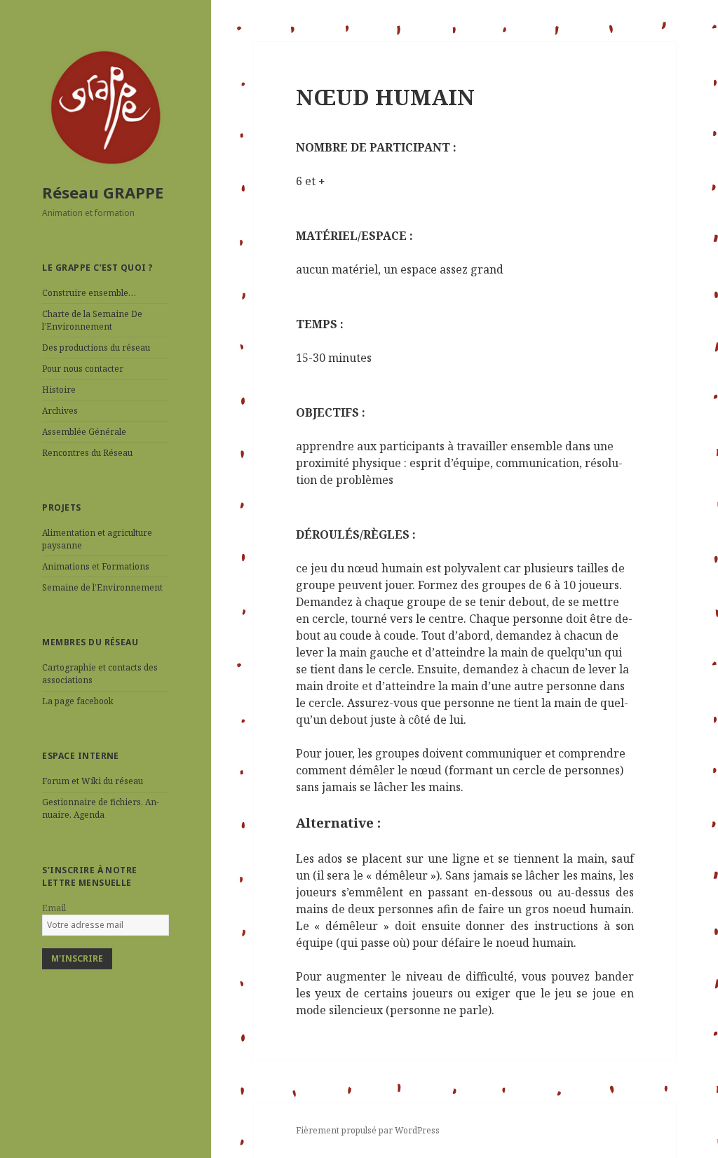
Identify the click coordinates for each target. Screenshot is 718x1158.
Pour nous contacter (82, 369)
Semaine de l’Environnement (102, 587)
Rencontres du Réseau (87, 453)
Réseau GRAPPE (102, 192)
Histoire (59, 390)
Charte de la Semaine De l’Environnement (92, 320)
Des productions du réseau (96, 348)
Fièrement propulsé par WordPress (368, 1130)
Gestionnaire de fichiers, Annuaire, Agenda (100, 808)
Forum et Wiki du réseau (92, 781)
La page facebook (78, 701)
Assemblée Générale (84, 432)
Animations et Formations (95, 566)
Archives (60, 411)
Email (54, 908)
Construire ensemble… (89, 293)
